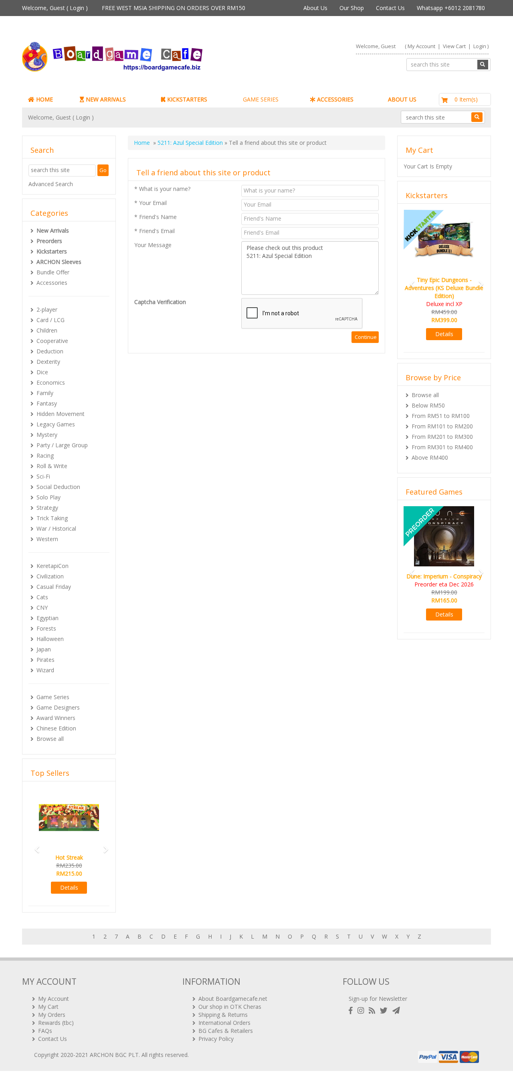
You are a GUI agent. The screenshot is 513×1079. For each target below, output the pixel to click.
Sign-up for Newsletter (378, 998)
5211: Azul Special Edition (190, 142)
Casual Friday (53, 586)
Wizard (45, 670)
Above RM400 (430, 457)
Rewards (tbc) (56, 1022)
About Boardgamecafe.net (232, 998)
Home (142, 142)
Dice (42, 372)
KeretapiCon (52, 566)
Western (47, 539)
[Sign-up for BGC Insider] (396, 1010)
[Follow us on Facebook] (352, 1010)
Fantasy (46, 403)
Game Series (52, 697)
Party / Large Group (62, 445)
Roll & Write (51, 466)
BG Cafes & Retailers (225, 1030)
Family (44, 393)
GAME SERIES (261, 99)
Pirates (45, 659)
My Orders (51, 1014)
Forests (46, 628)
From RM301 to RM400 (442, 447)
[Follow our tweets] (385, 1010)
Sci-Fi (43, 476)
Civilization (50, 576)
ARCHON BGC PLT (114, 1055)
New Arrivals (52, 230)
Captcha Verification (160, 302)
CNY (42, 607)
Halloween (50, 639)
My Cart (48, 1006)
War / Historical (56, 528)
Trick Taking (52, 518)
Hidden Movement (60, 414)
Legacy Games (55, 424)
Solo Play (48, 497)
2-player (46, 309)
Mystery (46, 434)
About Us (315, 8)
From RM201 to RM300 (442, 436)
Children (46, 330)
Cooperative (52, 341)
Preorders (49, 241)
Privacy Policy (216, 1038)
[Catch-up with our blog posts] (373, 1010)
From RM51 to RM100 (441, 416)
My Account (421, 46)
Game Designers (58, 707)
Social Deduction (58, 487)
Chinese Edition (56, 728)
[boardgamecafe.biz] (136, 56)
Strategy (47, 507)
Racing (45, 455)
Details (69, 887)
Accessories (51, 282)
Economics (50, 382)
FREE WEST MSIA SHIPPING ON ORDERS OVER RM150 (173, 8)
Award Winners (55, 718)
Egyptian (47, 618)
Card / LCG (50, 320)
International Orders (224, 1022)
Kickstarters (51, 251)
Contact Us (390, 8)
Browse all (50, 738)
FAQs (45, 1030)
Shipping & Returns (223, 1014)
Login (77, 8)
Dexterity (48, 361)
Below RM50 (428, 405)
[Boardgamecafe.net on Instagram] (362, 1010)
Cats (42, 597)
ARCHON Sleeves (58, 262)
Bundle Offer (52, 272)
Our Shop (351, 8)
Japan (43, 649)
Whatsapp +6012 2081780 (451, 8)
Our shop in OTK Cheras (229, 1006)
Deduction (49, 351)
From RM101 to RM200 (442, 426)
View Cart (454, 46)
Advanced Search (50, 184)
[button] (34, 845)
